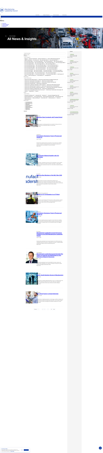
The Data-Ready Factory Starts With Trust (74, 68)
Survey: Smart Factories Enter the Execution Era (74, 107)
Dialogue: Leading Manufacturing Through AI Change (74, 74)
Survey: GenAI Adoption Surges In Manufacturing (50, 275)
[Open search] (1, 19)
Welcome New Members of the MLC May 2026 (49, 175)
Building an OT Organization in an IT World (48, 194)
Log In (1, 17)
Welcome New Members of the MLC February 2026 (74, 101)
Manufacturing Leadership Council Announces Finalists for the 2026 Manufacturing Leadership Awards (49, 234)
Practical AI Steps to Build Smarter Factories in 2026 (73, 56)
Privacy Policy (12, 451)
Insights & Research (46, 14)
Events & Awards (56, 14)
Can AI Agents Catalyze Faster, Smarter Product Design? (74, 62)
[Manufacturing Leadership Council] (51, 10)
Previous (35, 309)
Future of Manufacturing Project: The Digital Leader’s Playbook (74, 113)
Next (54, 309)
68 (51, 309)
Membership (64, 14)
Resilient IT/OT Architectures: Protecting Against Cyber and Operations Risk (74, 94)
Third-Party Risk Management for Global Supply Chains (74, 87)
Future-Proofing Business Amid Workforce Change (74, 81)
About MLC (37, 14)
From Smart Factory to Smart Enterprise (47, 293)
